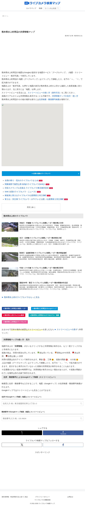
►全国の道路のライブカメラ (41, 173)
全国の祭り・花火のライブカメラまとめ (21, 180)
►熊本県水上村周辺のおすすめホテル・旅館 (44, 315)
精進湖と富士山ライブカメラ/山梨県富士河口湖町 (25, 195)
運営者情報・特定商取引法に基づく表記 (15, 497)
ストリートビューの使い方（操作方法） (44, 93)
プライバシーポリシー (42, 497)
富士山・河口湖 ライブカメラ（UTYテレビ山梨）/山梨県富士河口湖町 (34, 199)
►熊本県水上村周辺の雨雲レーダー (14, 308)
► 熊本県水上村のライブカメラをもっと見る (20, 297)
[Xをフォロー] (22, 445)
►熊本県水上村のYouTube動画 (13, 315)
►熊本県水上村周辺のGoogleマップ (44, 308)
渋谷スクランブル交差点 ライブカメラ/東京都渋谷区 (27, 188)
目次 (29, 207)
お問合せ (70, 497)
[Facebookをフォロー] (63, 445)
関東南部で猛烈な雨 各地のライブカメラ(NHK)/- (25, 184)
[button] (58, 8)
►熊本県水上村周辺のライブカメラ (14, 322)
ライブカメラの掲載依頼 (42, 500)
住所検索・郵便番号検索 (49, 99)
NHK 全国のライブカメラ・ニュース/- (20, 192)
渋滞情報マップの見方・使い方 (65, 96)
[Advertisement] (42, 23)
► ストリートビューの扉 (64, 329)
